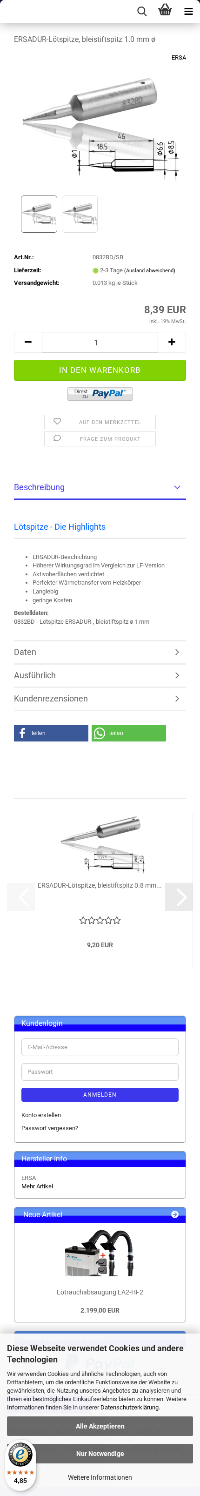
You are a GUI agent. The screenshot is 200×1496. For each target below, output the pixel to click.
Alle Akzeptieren (100, 1426)
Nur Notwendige (100, 1453)
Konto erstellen (41, 1115)
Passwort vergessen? (49, 1128)
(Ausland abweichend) (149, 271)
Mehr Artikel (37, 1186)
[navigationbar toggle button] (188, 11)
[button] (28, 342)
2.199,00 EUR (100, 1310)
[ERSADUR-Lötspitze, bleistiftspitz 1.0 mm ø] (100, 122)
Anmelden (100, 1095)
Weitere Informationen (100, 1477)
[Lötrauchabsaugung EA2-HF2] (100, 1253)
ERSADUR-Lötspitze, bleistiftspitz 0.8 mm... (100, 885)
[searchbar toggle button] (141, 11)
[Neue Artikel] (175, 1215)
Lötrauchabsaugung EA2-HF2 (100, 1292)
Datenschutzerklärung (129, 1407)
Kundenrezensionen (51, 698)
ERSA (179, 57)
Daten (25, 652)
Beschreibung (39, 487)
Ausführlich (35, 675)
